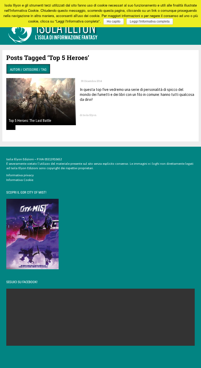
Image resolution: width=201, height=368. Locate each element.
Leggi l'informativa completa (150, 21)
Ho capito (113, 21)
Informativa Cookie (19, 180)
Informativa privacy (20, 175)
